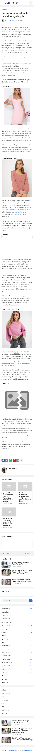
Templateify (12, 750)
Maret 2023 (17, 642)
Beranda (4, 9)
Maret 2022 (17, 682)
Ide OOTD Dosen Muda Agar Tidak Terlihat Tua (20, 563)
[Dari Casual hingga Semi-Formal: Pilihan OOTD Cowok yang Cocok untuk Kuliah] (25, 486)
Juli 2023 (17, 629)
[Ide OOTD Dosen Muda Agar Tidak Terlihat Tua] (6, 564)
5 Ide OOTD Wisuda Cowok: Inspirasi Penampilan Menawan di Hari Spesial (8, 497)
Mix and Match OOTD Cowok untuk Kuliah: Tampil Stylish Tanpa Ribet (7, 522)
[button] (2, 2)
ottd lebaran (5, 710)
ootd (3, 703)
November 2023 (17, 615)
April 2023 (17, 639)
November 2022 (17, 656)
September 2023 (17, 622)
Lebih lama (28, 553)
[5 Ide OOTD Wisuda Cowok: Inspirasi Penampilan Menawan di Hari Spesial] (9, 486)
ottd (3, 706)
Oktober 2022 (17, 659)
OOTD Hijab (13, 468)
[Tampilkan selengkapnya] (21, 460)
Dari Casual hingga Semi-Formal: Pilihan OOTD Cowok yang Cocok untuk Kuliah (25, 497)
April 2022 (17, 679)
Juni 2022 (17, 672)
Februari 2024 (17, 612)
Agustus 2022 (17, 666)
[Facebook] (3, 460)
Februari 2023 (17, 645)
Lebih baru (5, 553)
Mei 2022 (17, 676)
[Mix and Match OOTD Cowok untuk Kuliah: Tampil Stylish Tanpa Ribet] (9, 512)
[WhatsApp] (10, 460)
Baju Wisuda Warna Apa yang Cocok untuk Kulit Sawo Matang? (22, 580)
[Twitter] (6, 460)
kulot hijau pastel (16, 212)
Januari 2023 (17, 649)
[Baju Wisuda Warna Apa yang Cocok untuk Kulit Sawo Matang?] (6, 582)
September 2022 (17, 662)
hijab (3, 696)
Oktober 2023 (17, 619)
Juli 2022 (17, 669)
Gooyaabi (29, 750)
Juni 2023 (17, 632)
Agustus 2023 (17, 625)
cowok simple (6, 693)
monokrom (5, 700)
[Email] (17, 460)
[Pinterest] (14, 460)
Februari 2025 (17, 608)
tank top (4, 713)
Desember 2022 (17, 652)
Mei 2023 (17, 635)
